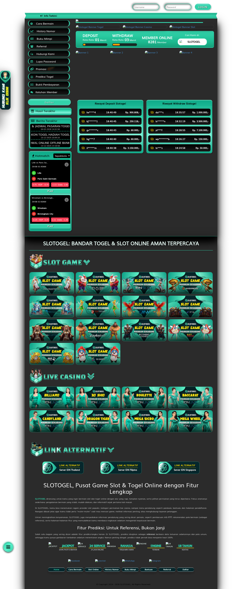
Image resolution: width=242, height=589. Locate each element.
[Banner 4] (196, 52)
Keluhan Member (46, 92)
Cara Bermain (44, 23)
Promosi (40, 69)
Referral (41, 46)
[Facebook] (80, 563)
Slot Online (93, 569)
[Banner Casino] (145, 27)
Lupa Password (45, 61)
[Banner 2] (127, 52)
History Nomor (45, 31)
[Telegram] (161, 563)
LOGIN (203, 7)
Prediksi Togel (44, 76)
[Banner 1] (93, 52)
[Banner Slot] (191, 27)
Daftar (186, 569)
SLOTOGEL (40, 498)
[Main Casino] (51, 398)
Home (56, 569)
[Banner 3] (162, 52)
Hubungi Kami (44, 54)
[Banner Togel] (98, 27)
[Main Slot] (51, 283)
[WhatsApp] (134, 563)
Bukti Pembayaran (47, 84)
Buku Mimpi (43, 39)
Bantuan (149, 569)
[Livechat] (107, 563)
